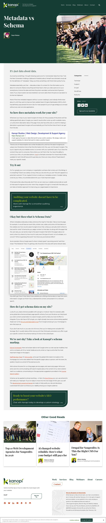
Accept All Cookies (86, 520)
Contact (92, 5)
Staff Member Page (16, 357)
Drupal (76, 87)
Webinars (80, 5)
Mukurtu (77, 95)
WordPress (77, 91)
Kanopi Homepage (15, 347)
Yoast (36, 154)
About (86, 5)
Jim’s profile (28, 357)
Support (76, 85)
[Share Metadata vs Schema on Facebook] (79, 105)
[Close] (103, 520)
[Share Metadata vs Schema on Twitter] (82, 105)
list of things (49, 378)
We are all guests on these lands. (76, 492)
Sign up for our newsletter (87, 111)
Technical (77, 81)
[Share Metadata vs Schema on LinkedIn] (86, 105)
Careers (98, 479)
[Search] (99, 5)
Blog (74, 5)
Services (68, 5)
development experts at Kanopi (22, 383)
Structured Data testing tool (30, 322)
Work (62, 5)
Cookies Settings (74, 520)
